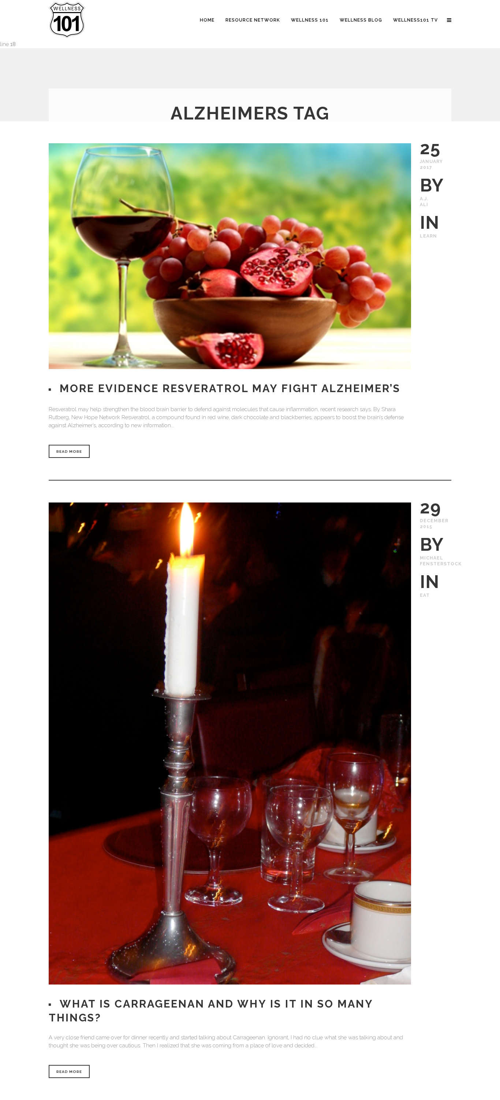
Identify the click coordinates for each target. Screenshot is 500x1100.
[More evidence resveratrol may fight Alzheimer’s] (230, 256)
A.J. (424, 198)
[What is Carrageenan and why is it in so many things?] (230, 743)
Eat (425, 595)
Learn (428, 236)
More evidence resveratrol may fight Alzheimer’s (230, 388)
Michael (431, 558)
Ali (424, 204)
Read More (69, 452)
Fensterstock (441, 563)
